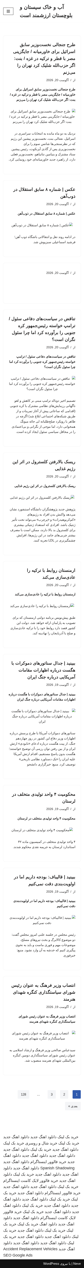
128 (23, 1094)
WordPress (51, 1263)
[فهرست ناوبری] (8, 11)
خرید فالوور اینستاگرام (48, 1162)
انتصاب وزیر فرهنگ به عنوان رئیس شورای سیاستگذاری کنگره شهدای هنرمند (43, 992)
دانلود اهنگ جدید (43, 1137)
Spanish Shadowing (57, 1168)
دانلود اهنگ (48, 1224)
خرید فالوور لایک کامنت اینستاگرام (30, 1180)
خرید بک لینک (68, 1137)
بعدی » (73, 1106)
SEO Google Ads (18, 1255)
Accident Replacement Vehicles (30, 1249)
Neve (77, 1263)
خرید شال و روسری (41, 1143)
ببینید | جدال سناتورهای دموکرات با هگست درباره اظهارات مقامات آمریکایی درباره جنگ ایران (43, 670)
